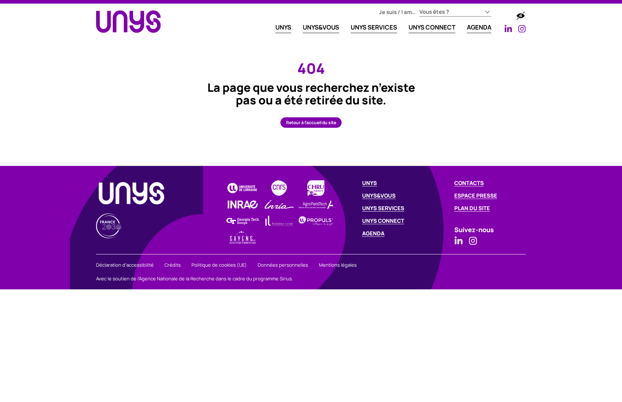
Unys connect (383, 220)
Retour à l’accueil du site (311, 122)
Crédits (172, 265)
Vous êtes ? (434, 11)
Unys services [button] (374, 27)
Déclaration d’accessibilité (125, 265)
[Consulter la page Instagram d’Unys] (522, 29)
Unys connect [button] (432, 27)
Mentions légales (338, 265)
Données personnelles (283, 265)
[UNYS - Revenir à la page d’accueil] (128, 21)
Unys (369, 183)
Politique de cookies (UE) (219, 265)
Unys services (383, 208)
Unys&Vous (321, 27)
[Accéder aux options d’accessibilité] (520, 15)
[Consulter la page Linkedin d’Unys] (508, 29)
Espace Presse (475, 195)
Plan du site (472, 208)
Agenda (479, 27)
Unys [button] (283, 27)
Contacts (469, 183)
